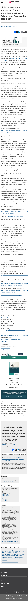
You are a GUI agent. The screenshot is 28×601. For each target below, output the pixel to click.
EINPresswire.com (15, 58)
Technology (21, 459)
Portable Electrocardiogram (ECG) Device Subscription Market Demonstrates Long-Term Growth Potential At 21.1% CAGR (13, 551)
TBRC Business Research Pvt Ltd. (9, 26)
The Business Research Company (10, 541)
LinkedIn (4, 499)
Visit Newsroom (5, 495)
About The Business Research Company (11, 295)
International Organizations (8, 459)
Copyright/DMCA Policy (18, 590)
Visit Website (5, 494)
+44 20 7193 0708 (5, 348)
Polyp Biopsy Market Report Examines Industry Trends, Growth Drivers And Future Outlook (13, 555)
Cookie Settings (18, 592)
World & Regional (6, 460)
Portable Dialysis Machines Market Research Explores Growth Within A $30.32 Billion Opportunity (12, 559)
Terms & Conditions (6, 590)
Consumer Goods (17, 457)
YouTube (4, 500)
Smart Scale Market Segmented (15, 216)
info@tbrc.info (4, 349)
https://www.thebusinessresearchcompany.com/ (13, 317)
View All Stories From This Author (10, 562)
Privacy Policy (9, 592)
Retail (16, 459)
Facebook (4, 496)
